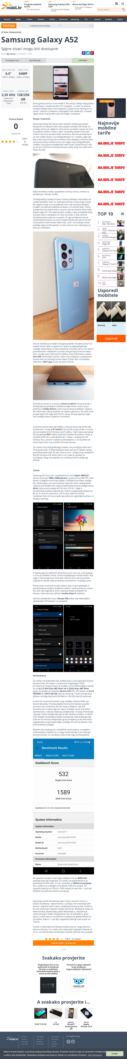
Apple (18, 19)
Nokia (52, 19)
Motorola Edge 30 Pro (112, 277)
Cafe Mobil (40, 1037)
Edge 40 (106, 243)
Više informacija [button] (95, 1055)
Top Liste (24, 1044)
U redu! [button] (115, 1054)
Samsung (75, 19)
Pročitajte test (12, 60)
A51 (73, 136)
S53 (104, 283)
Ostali (120, 19)
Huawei (41, 19)
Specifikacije (35, 60)
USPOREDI (83, 60)
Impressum (55, 1037)
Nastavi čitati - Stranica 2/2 (63, 943)
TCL (86, 19)
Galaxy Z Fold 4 (109, 263)
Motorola (63, 19)
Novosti (24, 1037)
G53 (106, 256)
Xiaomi (97, 19)
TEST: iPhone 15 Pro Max (111, 231)
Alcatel (7, 19)
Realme (108, 19)
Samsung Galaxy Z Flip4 (113, 270)
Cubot (29, 19)
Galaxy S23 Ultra (109, 250)
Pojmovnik (40, 1044)
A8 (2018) (50, 432)
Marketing (54, 1039)
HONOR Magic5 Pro (111, 236)
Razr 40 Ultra (108, 223)
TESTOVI (9, 26)
